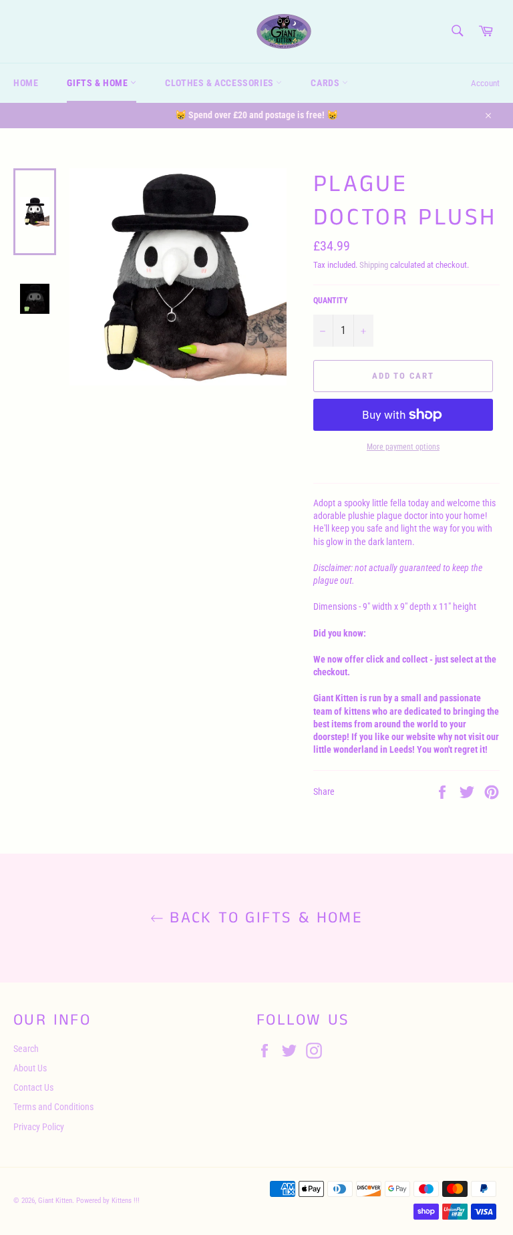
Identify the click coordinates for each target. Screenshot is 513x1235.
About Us (30, 1068)
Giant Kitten (55, 1200)
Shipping (373, 265)
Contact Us (33, 1087)
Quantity (330, 300)
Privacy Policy (38, 1126)
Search (26, 1048)
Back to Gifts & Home (263, 918)
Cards (326, 82)
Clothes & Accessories (220, 82)
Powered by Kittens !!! (108, 1200)
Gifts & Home (98, 82)
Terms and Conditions (53, 1106)
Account (485, 83)
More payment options (403, 447)
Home (25, 82)
